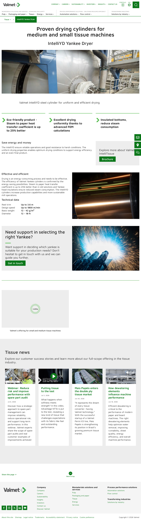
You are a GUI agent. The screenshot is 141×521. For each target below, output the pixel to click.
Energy (75, 502)
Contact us (41, 506)
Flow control (112, 493)
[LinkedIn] (20, 508)
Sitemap (18, 517)
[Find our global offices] (137, 145)
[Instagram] (9, 508)
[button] (7, 19)
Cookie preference (87, 517)
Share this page (8, 474)
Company (41, 490)
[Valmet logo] (12, 4)
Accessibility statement (55, 517)
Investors (40, 503)
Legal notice (28, 517)
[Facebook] (4, 508)
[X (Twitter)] (14, 508)
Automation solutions (116, 490)
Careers (40, 493)
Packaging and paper (80, 496)
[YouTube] (25, 508)
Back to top (70, 476)
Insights (40, 500)
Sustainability (42, 497)
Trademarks (39, 517)
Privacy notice (72, 517)
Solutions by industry (116, 502)
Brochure (107, 159)
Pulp (74, 493)
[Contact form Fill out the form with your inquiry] (137, 152)
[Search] (136, 5)
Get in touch (15, 263)
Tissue (74, 499)
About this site (7, 517)
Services (75, 505)
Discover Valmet (43, 509)
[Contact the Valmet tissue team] (137, 137)
